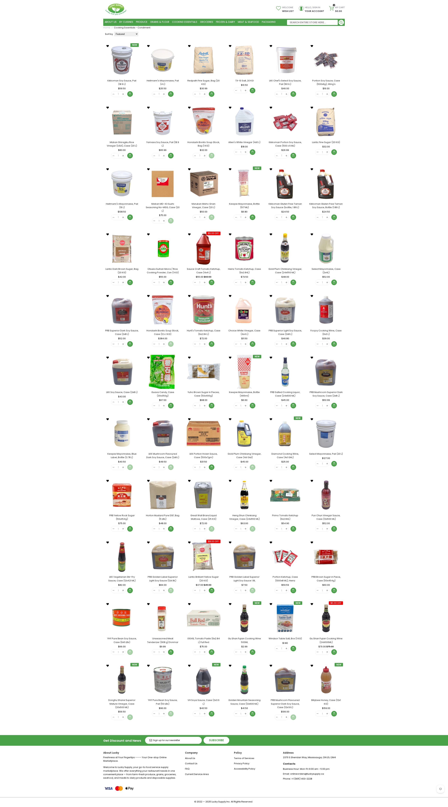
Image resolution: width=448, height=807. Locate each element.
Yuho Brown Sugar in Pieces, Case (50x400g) (203, 394)
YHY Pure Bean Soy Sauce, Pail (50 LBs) (162, 701)
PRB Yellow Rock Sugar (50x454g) (122, 517)
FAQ (187, 768)
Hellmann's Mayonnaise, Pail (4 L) (163, 82)
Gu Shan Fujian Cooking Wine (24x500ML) (326, 640)
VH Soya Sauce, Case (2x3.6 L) (203, 701)
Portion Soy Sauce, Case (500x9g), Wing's (326, 82)
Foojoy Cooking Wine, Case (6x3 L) (326, 332)
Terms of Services (244, 758)
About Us (190, 758)
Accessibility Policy (244, 768)
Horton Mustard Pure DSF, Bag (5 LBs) (162, 517)
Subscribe (216, 740)
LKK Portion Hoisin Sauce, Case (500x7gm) (204, 455)
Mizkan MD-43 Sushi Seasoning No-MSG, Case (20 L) (163, 207)
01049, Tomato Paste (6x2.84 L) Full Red (203, 640)
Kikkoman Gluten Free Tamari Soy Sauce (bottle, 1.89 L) (285, 205)
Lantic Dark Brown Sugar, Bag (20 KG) (122, 270)
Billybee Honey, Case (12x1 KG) (326, 701)
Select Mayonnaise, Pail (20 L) (326, 453)
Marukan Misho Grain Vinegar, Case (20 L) (203, 205)
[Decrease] (113, 94)
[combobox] (312, 22)
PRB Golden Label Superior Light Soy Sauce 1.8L (244, 578)
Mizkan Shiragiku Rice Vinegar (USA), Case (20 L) (122, 144)
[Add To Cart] (130, 94)
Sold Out (211, 155)
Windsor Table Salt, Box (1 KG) (285, 638)
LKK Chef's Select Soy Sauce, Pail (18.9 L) (285, 82)
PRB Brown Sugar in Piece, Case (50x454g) (326, 578)
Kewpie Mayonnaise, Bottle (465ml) (244, 394)
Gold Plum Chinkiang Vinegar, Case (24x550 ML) (285, 270)
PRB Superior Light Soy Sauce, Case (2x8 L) (285, 332)
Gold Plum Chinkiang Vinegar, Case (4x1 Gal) (244, 455)
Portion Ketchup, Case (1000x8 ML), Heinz (285, 578)
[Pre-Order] (211, 405)
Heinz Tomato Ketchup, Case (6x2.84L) (244, 270)
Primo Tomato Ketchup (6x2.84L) (285, 517)
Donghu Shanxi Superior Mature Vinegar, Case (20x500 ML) (121, 703)
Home (106, 27)
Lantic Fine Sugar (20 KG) (326, 142)
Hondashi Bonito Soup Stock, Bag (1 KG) (203, 144)
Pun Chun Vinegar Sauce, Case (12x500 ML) (326, 517)
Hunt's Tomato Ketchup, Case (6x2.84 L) (203, 332)
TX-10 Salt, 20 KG (244, 80)
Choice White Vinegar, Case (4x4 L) (244, 332)
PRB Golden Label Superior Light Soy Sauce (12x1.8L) (163, 578)
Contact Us (191, 763)
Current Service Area (197, 774)
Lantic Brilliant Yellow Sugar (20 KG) (203, 578)
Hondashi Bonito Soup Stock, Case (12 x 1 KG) (162, 332)
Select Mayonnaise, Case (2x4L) (326, 270)
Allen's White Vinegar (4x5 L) (244, 142)
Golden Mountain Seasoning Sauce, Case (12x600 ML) (244, 701)
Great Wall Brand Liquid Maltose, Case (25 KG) (203, 517)
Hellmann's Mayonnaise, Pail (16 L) (122, 205)
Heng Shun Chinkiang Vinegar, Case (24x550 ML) (244, 517)
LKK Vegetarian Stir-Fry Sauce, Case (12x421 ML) (122, 578)
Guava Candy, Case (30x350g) (162, 394)
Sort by (109, 34)
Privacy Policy (241, 763)
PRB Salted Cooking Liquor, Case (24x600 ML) (285, 394)
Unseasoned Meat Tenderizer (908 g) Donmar (162, 640)
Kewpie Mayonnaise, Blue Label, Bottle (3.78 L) (121, 455)
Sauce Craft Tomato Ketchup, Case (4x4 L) (203, 270)
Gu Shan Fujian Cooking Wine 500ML (244, 640)
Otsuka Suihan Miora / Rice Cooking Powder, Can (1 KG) (163, 270)
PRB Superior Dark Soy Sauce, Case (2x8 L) (122, 332)
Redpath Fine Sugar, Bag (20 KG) (203, 82)
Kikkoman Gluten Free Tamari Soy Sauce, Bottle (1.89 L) (326, 205)
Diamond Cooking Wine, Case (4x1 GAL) (285, 455)
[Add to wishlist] (107, 45)
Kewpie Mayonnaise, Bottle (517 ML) (244, 205)
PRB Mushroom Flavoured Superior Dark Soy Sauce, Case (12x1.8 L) (285, 703)
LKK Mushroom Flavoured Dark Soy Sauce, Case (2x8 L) (162, 455)
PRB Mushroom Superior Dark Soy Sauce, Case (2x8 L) (326, 394)
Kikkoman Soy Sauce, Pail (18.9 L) (121, 82)
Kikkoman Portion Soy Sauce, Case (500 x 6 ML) (285, 144)
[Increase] (123, 94)
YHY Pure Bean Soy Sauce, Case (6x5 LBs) (122, 640)
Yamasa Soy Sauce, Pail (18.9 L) (162, 144)
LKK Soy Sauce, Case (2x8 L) (122, 392)
